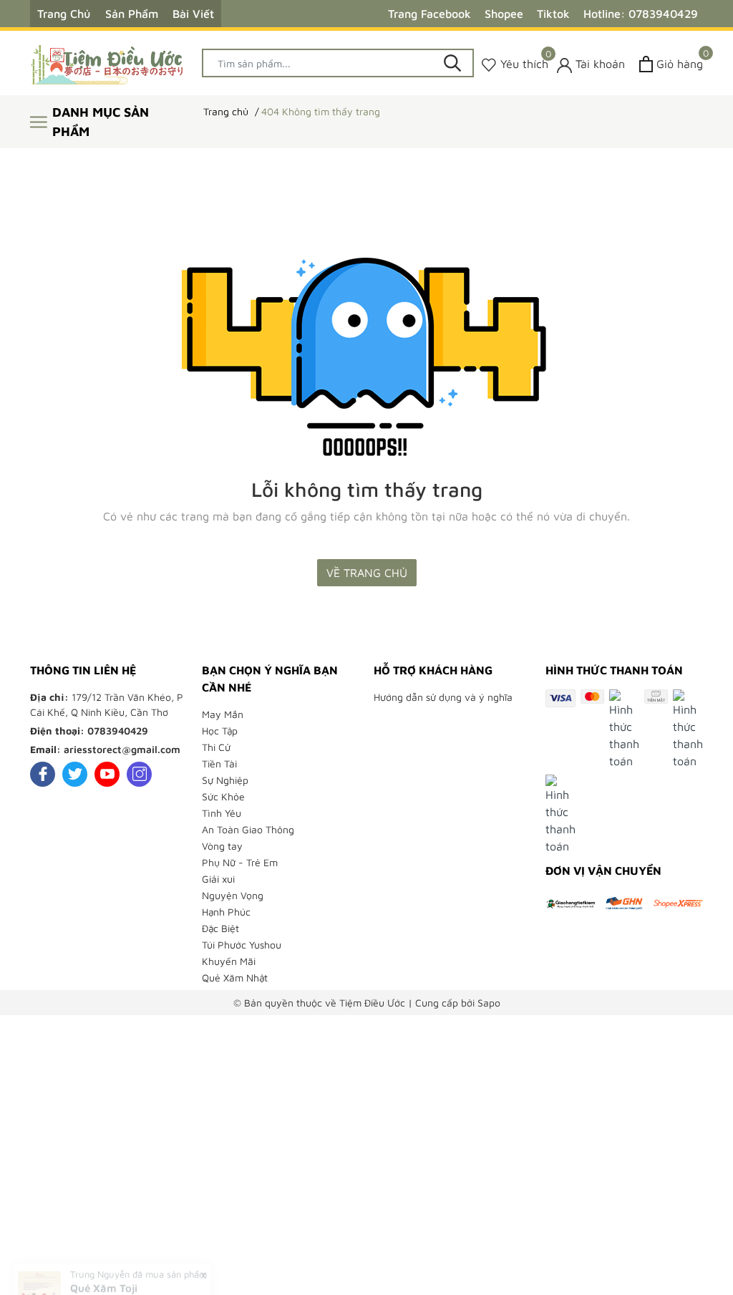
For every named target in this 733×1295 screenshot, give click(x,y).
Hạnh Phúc (226, 912)
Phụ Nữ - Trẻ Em (240, 862)
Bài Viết (193, 13)
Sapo (488, 1002)
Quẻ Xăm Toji (103, 1257)
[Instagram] (139, 774)
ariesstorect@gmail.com (122, 749)
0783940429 (117, 730)
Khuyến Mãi (229, 961)
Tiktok (553, 13)
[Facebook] (42, 774)
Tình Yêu (221, 813)
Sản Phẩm (131, 13)
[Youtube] (107, 774)
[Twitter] (74, 774)
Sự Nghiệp (225, 780)
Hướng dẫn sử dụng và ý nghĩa (443, 697)
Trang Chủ (64, 13)
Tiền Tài (219, 763)
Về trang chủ (366, 572)
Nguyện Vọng (232, 895)
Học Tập (220, 730)
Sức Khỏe (223, 796)
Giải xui (218, 879)
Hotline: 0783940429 (640, 13)
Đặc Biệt (220, 928)
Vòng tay (222, 846)
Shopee (504, 13)
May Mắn (222, 714)
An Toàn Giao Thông (248, 829)
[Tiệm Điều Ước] (109, 63)
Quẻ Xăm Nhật (235, 977)
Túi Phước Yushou (241, 944)
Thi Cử (216, 747)
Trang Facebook (429, 13)
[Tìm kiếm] (452, 63)
